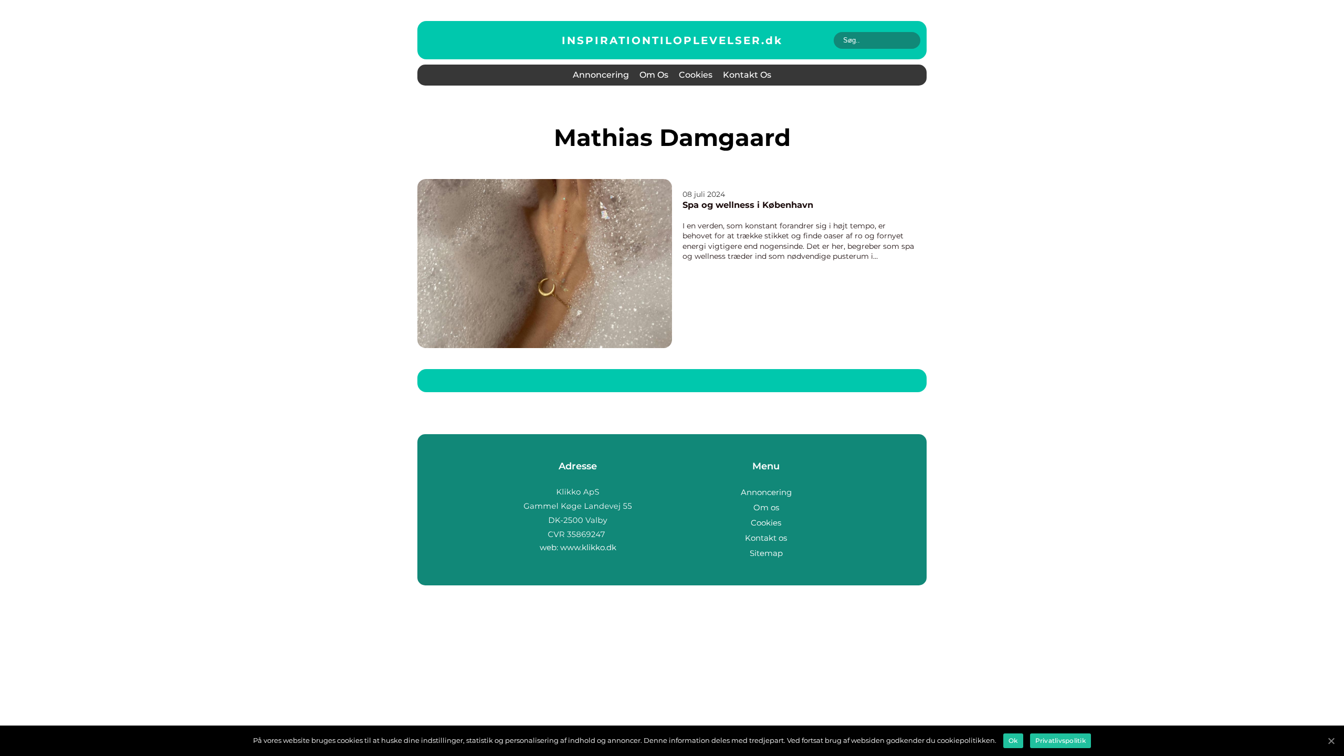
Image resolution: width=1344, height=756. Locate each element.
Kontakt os (747, 75)
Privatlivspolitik (1060, 740)
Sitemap (766, 553)
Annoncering (601, 75)
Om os (653, 75)
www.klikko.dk (588, 547)
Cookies (695, 75)
